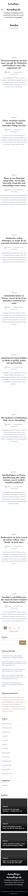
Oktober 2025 (6, 732)
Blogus (22, 891)
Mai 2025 (4, 744)
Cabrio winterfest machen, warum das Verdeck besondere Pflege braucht (14, 123)
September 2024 (7, 773)
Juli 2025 (5, 736)
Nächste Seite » (14, 631)
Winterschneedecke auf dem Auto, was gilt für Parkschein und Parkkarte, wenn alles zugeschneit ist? (14, 663)
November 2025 (6, 728)
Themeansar (14, 893)
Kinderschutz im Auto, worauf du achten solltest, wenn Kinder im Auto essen (14, 540)
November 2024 (7, 765)
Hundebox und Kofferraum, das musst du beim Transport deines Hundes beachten (14, 599)
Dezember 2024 (7, 761)
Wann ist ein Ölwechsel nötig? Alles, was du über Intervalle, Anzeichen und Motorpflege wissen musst (13, 676)
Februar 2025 (6, 753)
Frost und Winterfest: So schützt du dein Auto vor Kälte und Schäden (13, 709)
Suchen (5, 637)
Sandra (9, 72)
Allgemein (14, 57)
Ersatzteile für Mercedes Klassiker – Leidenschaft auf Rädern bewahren (12, 811)
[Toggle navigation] (2, 10)
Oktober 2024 (6, 769)
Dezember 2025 (6, 723)
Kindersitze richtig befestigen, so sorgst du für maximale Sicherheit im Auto (14, 240)
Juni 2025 (5, 740)
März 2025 (5, 748)
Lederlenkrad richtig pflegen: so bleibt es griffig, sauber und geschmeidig (14, 360)
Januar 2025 (6, 757)
